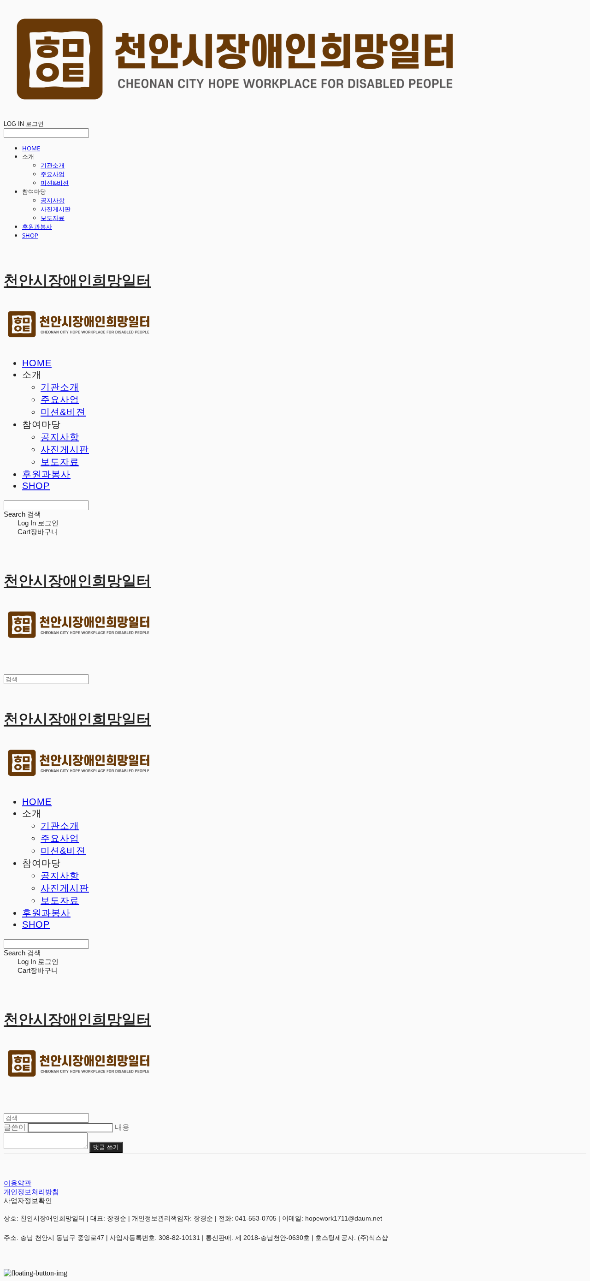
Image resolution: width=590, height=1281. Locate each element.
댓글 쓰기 (106, 1147)
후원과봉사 (37, 226)
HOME (31, 148)
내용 (122, 1127)
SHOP (30, 235)
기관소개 (53, 165)
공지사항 (53, 200)
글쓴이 (15, 1127)
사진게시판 (56, 209)
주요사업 (53, 174)
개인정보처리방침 (31, 1192)
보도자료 (53, 218)
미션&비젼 (55, 183)
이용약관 (17, 1183)
